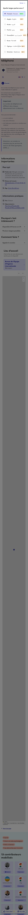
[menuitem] (14, 14)
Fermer (21, 3)
